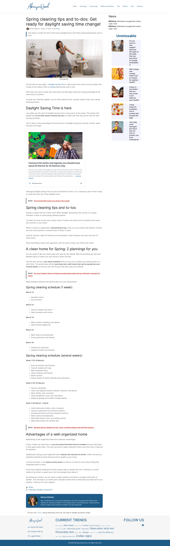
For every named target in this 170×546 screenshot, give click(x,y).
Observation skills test (102, 528)
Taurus (56, 536)
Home (39, 512)
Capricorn (76, 525)
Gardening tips (103, 525)
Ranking (80, 532)
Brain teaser (69, 525)
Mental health (85, 529)
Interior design (58, 528)
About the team (36, 527)
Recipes (140, 6)
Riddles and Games (107, 6)
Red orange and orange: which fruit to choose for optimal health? (134, 75)
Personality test (64, 532)
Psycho (76, 532)
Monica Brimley (47, 497)
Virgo (60, 536)
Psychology (93, 6)
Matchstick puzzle (73, 529)
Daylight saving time (44, 490)
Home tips (108, 525)
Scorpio (96, 532)
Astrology (83, 6)
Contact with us (36, 531)
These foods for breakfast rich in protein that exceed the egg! (134, 111)
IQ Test (64, 529)
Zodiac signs (84, 535)
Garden (125, 6)
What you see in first (69, 536)
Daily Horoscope (94, 525)
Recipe (86, 532)
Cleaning (32, 490)
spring (52, 87)
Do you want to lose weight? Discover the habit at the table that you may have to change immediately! (133, 53)
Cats (80, 525)
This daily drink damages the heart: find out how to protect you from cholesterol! (134, 131)
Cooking (85, 525)
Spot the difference (105, 532)
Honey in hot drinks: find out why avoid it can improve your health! (134, 93)
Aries (56, 525)
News (75, 6)
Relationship (92, 532)
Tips (118, 6)
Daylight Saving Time (56, 84)
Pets (132, 6)
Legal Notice (35, 536)
